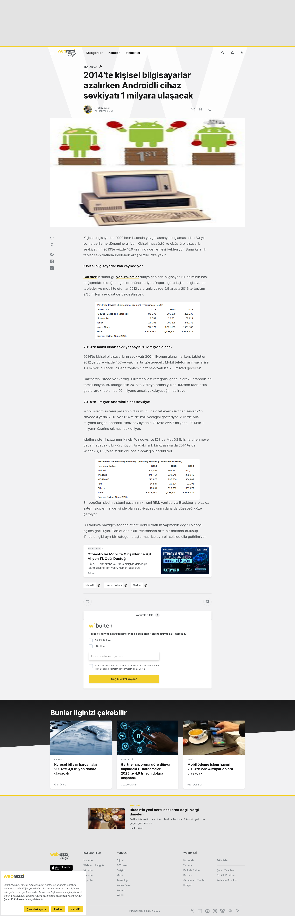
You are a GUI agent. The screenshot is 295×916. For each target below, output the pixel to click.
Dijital (120, 860)
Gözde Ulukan (129, 784)
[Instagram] (215, 911)
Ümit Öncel (60, 784)
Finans (58, 759)
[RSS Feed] (237, 911)
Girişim (121, 870)
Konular (114, 53)
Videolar (88, 870)
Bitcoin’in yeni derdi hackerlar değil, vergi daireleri (164, 812)
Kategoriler (94, 53)
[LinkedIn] (200, 911)
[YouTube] (207, 911)
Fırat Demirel (194, 784)
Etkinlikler (132, 53)
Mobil (190, 759)
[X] (192, 911)
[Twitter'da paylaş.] (52, 261)
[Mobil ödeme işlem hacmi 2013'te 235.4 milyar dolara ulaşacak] (214, 738)
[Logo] (67, 52)
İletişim (187, 885)
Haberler (88, 860)
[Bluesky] (222, 911)
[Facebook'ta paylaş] (52, 254)
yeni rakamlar (127, 277)
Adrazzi (92, 573)
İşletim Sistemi (114, 585)
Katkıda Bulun (191, 870)
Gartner (90, 277)
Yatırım (121, 890)
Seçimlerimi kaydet (124, 679)
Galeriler (88, 875)
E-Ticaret (122, 865)
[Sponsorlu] (185, 560)
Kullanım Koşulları (227, 880)
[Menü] (52, 53)
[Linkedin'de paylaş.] (52, 268)
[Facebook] (230, 911)
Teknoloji (90, 66)
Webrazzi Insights (93, 865)
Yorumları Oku (146, 615)
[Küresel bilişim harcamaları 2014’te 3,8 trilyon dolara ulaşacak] (81, 738)
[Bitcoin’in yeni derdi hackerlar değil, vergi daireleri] (106, 818)
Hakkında (188, 860)
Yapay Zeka (123, 885)
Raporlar (88, 880)
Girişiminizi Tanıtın (194, 880)
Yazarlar (188, 865)
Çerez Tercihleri (226, 870)
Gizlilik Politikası (226, 875)
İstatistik (90, 585)
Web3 (120, 895)
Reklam (187, 875)
